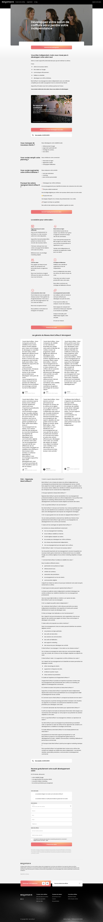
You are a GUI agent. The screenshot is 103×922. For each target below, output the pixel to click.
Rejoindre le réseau (24, 874)
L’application (29, 2)
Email (33, 819)
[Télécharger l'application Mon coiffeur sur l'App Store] (43, 883)
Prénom (33, 811)
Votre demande (34, 790)
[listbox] (51, 806)
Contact (54, 898)
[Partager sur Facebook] (21, 899)
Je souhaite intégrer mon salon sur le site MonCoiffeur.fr (49, 794)
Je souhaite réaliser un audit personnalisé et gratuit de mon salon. (51, 798)
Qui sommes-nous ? (56, 896)
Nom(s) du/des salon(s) (37, 830)
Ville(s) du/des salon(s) (37, 835)
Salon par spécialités (40, 898)
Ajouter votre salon (96, 2)
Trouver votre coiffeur (20, 2)
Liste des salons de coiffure (42, 896)
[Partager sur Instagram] (22, 899)
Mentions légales (67, 919)
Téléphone (34, 824)
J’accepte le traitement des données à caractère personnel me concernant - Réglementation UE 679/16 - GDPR (50, 840)
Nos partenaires (55, 901)
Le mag (35, 2)
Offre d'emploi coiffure (73, 898)
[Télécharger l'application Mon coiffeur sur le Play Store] (47, 883)
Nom (33, 815)
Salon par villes (39, 901)
